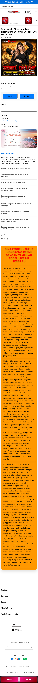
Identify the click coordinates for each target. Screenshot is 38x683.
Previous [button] (2, 2)
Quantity (4, 104)
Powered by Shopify (26, 666)
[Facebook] (2, 239)
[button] (2, 12)
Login (10, 96)
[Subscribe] (31, 647)
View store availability (10, 121)
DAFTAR (28, 679)
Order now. (27, 2)
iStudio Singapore (16, 666)
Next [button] (36, 2)
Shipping (10, 86)
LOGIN (9, 679)
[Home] (13, 12)
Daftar (27, 96)
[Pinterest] (8, 239)
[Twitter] (5, 239)
